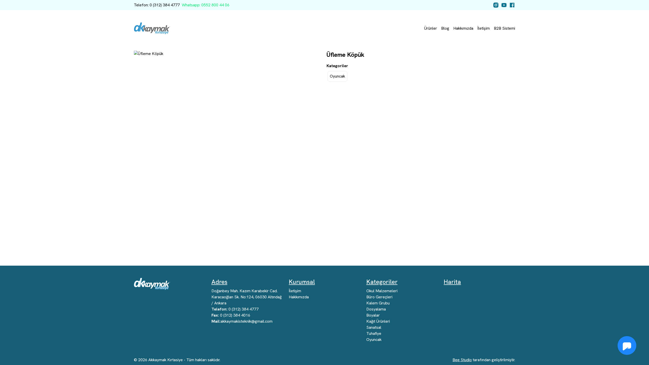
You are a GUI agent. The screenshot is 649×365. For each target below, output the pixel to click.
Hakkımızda (463, 28)
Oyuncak (337, 76)
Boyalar (373, 315)
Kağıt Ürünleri (378, 321)
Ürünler (430, 28)
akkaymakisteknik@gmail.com (242, 321)
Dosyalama (376, 309)
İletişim (483, 28)
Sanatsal (373, 327)
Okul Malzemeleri (382, 291)
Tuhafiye (373, 333)
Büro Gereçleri (379, 297)
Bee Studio (462, 359)
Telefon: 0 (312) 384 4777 (157, 5)
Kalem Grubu (378, 303)
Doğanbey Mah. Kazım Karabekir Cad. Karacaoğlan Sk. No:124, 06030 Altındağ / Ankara (246, 297)
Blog (445, 28)
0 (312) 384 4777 (235, 309)
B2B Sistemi (504, 28)
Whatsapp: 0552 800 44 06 (205, 5)
